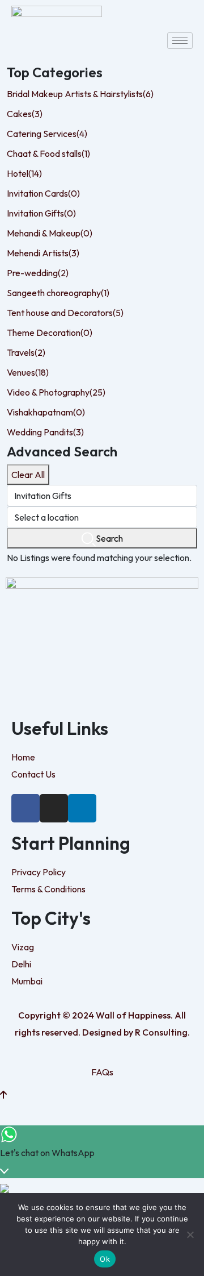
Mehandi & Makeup (49, 233)
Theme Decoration (49, 332)
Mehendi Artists (43, 253)
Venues (28, 372)
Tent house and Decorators (65, 312)
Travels (26, 352)
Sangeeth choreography (58, 292)
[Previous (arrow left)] (20, 638)
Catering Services (47, 133)
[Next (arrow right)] (184, 638)
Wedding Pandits (45, 432)
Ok (105, 1258)
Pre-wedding (38, 273)
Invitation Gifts (41, 213)
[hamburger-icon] (180, 40)
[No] (190, 1234)
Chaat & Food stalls (48, 153)
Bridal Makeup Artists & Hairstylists (80, 93)
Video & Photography (56, 392)
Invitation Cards (43, 193)
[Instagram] (54, 808)
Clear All (28, 474)
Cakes (24, 113)
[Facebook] (25, 808)
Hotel (24, 173)
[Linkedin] (82, 808)
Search (109, 538)
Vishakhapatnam (46, 412)
